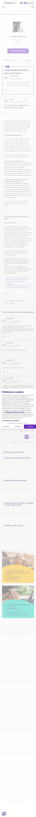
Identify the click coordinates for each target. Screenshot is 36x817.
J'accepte (30, 426)
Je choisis (18, 426)
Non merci (6, 426)
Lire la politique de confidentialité (10, 420)
